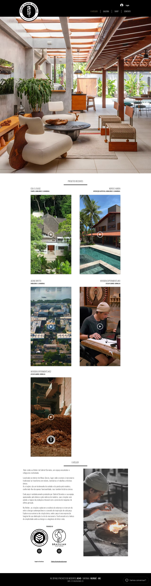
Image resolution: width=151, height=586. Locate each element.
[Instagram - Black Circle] (39, 551)
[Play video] (51, 235)
